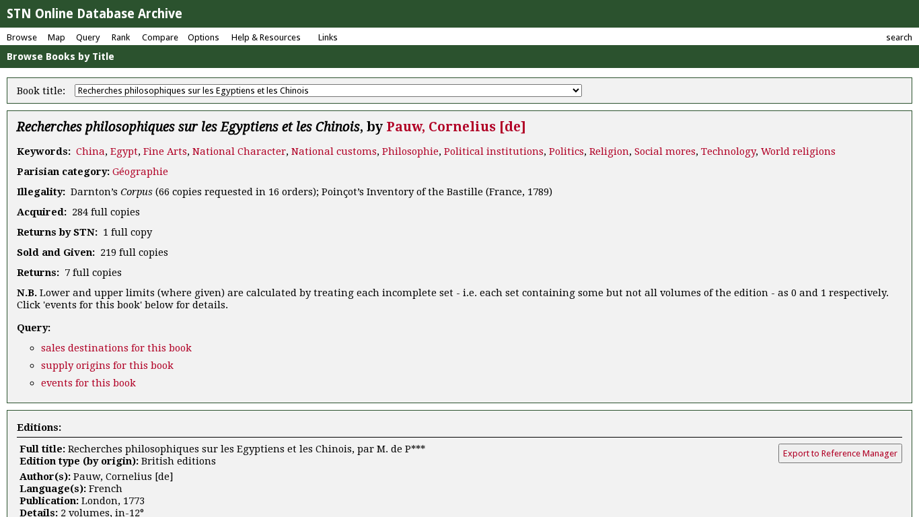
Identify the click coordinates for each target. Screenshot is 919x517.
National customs (334, 151)
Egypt (124, 151)
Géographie (140, 172)
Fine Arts (165, 151)
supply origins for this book (107, 365)
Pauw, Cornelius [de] (456, 127)
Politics (566, 151)
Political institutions (494, 151)
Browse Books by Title (60, 56)
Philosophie (410, 151)
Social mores (665, 151)
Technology (728, 151)
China (90, 151)
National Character (239, 151)
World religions (798, 151)
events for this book (88, 383)
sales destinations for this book (116, 348)
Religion (609, 151)
